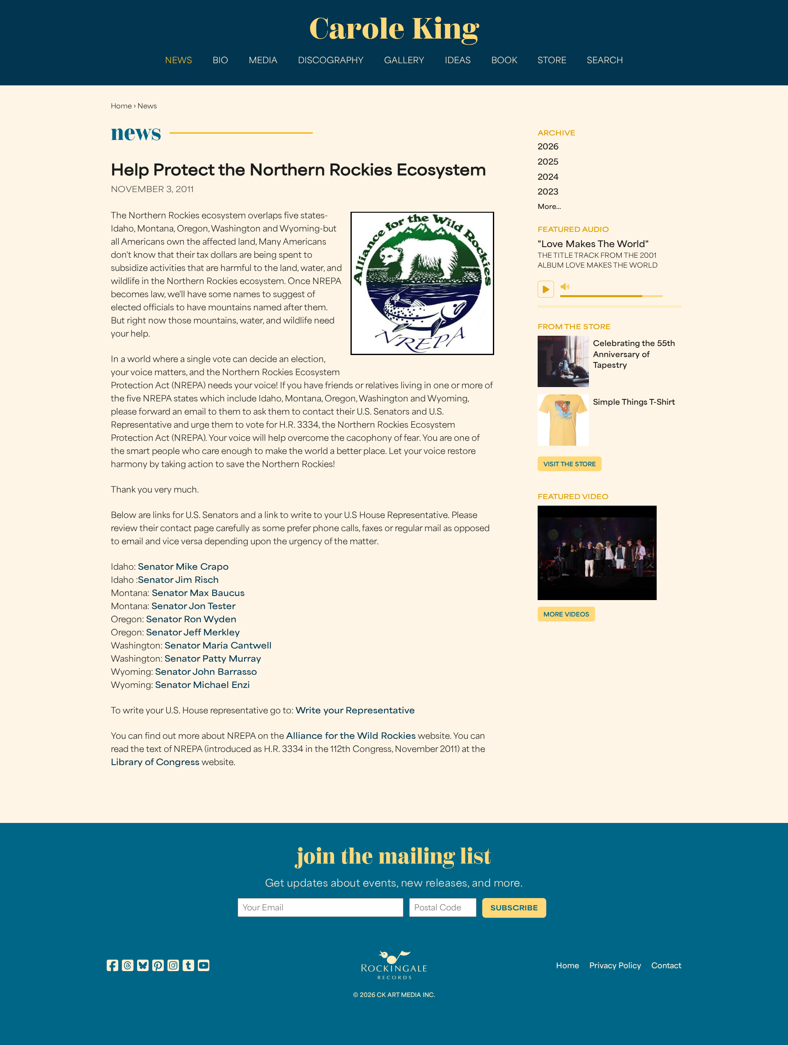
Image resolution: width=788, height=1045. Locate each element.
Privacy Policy (615, 966)
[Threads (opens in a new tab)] (127, 967)
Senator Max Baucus (197, 594)
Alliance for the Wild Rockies (351, 737)
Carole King (394, 28)
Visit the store (569, 465)
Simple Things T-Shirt (634, 402)
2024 (548, 178)
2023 (548, 193)
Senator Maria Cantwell (218, 646)
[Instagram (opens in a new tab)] (173, 967)
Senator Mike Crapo (183, 568)
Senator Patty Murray (213, 659)
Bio (220, 61)
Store (552, 61)
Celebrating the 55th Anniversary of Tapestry (634, 355)
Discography (331, 61)
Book (504, 61)
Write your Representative (355, 711)
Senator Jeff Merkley (193, 633)
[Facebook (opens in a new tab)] (112, 967)
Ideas (458, 61)
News (178, 61)
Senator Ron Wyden (191, 620)
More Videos (566, 615)
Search (605, 61)
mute (565, 287)
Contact (666, 966)
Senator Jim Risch (178, 581)
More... (549, 207)
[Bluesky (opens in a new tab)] (143, 967)
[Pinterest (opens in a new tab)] (158, 967)
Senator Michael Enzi (202, 686)
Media (263, 61)
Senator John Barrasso (206, 673)
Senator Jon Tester (193, 607)
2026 (548, 147)
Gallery (404, 61)
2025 (548, 163)
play (546, 289)
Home (121, 106)
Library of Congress (155, 763)
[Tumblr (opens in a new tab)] (188, 967)
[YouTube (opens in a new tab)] (203, 967)
